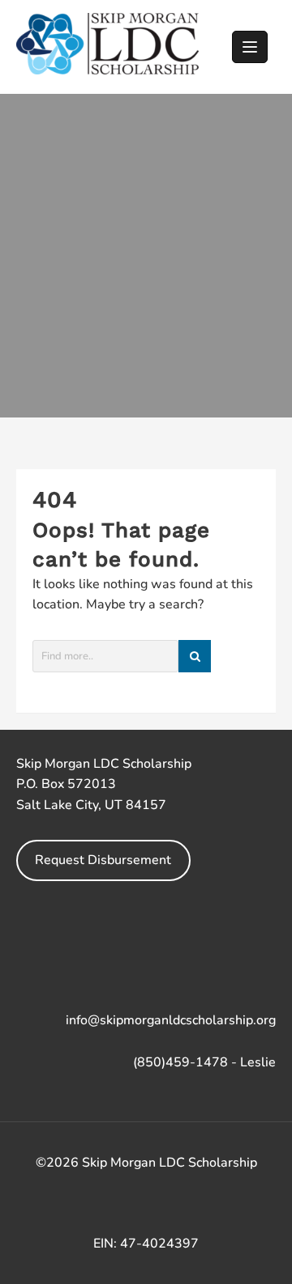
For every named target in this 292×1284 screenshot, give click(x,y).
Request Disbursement (103, 860)
